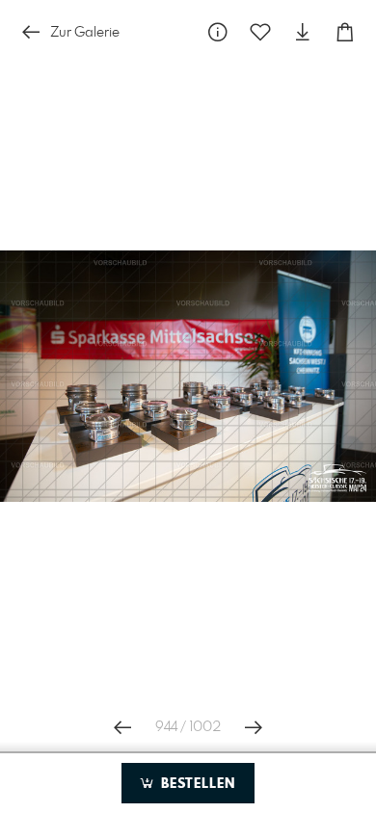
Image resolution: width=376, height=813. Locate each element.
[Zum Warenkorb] (345, 32)
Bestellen (195, 784)
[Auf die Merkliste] (260, 32)
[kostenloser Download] (302, 32)
